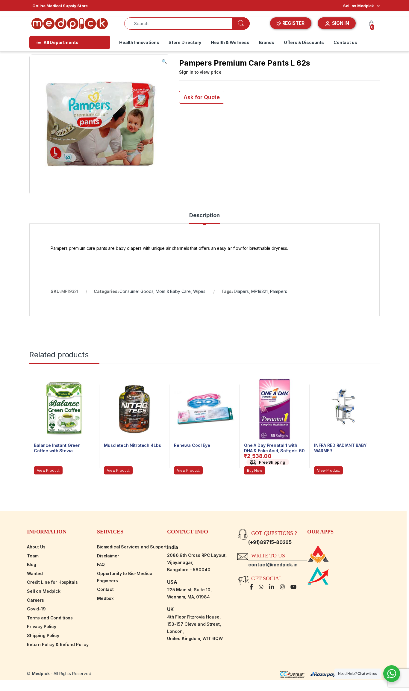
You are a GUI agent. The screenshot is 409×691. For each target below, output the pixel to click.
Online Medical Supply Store (60, 5)
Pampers (278, 291)
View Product (48, 470)
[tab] (204, 218)
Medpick (41, 673)
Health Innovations (139, 42)
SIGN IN (340, 23)
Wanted (35, 573)
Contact (105, 589)
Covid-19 (36, 608)
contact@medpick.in (272, 565)
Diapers (241, 291)
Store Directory (185, 42)
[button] (164, 61)
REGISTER (293, 23)
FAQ (101, 564)
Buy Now (254, 470)
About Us (36, 546)
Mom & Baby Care (173, 291)
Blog (31, 564)
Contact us (345, 42)
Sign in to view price (200, 72)
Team (32, 555)
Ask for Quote (202, 97)
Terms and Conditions (50, 617)
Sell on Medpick (358, 5)
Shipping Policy (43, 635)
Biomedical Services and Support (132, 546)
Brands (266, 42)
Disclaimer (108, 555)
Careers (35, 600)
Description (204, 215)
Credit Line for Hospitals (52, 582)
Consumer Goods (136, 291)
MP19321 (259, 291)
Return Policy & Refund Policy (58, 644)
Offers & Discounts (304, 42)
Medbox (105, 598)
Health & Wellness (230, 42)
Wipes (199, 291)
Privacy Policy (41, 626)
